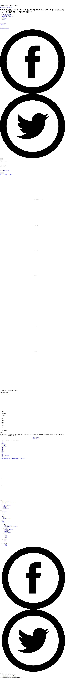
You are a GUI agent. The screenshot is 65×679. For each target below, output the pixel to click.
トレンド (3, 445)
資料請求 (1, 7)
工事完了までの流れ (5, 508)
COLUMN (6, 539)
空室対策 (3, 517)
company (5, 543)
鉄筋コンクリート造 (5, 455)
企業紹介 (3, 521)
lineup (5, 524)
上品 (2, 448)
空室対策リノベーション (6, 518)
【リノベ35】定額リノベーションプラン (11, 526)
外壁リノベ (6, 527)
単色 (2, 449)
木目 (2, 452)
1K (2, 442)
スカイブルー (4, 444)
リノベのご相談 (9, 7)
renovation (6, 528)
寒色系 (3, 451)
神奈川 (3, 454)
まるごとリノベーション (8, 525)
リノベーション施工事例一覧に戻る (6, 174)
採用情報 (3, 522)
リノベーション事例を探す (6, 505)
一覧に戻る (13, 458)
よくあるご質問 (4, 506)
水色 (2, 453)
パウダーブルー (4, 446)
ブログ (3, 516)
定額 (2, 450)
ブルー (3, 447)
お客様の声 (4, 507)
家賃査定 (5, 536)
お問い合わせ (4, 511)
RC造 (3, 443)
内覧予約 (4, 7)
